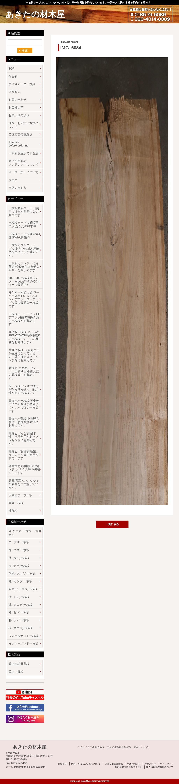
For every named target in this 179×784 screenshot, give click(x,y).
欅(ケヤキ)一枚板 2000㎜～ (25, 532)
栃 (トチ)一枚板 (19, 597)
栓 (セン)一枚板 (19, 612)
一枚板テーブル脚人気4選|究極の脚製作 (24, 235)
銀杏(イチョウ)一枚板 (23, 589)
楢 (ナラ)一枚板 (19, 565)
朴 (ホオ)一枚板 (19, 620)
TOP (12, 68)
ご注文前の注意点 (20, 134)
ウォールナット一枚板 (23, 636)
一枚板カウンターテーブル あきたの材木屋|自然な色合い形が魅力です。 (24, 250)
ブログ (13, 180)
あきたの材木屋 (35, 14)
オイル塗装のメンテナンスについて (23, 162)
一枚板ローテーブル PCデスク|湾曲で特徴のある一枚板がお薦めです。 (24, 319)
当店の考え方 (17, 187)
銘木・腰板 (16, 671)
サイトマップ (166, 763)
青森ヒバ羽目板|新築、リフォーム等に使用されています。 (24, 455)
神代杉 (13, 511)
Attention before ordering (18, 144)
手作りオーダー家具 (22, 84)
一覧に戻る (112, 524)
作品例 (13, 76)
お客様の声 (16, 107)
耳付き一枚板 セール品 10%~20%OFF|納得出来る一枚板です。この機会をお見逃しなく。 (24, 337)
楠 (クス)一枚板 (19, 550)
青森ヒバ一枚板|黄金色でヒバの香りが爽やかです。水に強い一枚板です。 (24, 406)
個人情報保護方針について (159, 767)
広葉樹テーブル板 (20, 495)
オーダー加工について (23, 172)
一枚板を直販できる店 (23, 153)
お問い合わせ (17, 99)
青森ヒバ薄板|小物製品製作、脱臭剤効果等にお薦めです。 (24, 422)
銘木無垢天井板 (19, 663)
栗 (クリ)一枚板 (19, 542)
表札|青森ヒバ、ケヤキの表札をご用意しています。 (24, 484)
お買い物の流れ (19, 115)
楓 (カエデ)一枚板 (20, 604)
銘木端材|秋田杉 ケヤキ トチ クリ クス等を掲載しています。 (24, 469)
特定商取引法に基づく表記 (128, 767)
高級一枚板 (16, 503)
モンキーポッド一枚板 (23, 643)
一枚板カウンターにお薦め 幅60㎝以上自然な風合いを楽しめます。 (24, 267)
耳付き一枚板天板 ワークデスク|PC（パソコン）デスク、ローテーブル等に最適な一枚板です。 (24, 299)
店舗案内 (14, 92)
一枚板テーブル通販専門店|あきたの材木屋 (23, 224)
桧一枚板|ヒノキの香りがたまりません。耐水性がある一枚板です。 (24, 389)
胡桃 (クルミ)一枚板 (22, 573)
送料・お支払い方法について (23, 124)
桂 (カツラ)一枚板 (20, 581)
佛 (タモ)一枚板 (19, 558)
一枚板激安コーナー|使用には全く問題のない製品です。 (24, 212)
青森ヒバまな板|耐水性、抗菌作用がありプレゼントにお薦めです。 (23, 438)
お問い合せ (150, 763)
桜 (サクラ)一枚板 (20, 628)
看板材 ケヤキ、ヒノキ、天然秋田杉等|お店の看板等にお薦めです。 (24, 373)
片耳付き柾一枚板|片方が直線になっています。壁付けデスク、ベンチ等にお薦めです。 (24, 355)
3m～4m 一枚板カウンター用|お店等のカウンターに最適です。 (24, 281)
